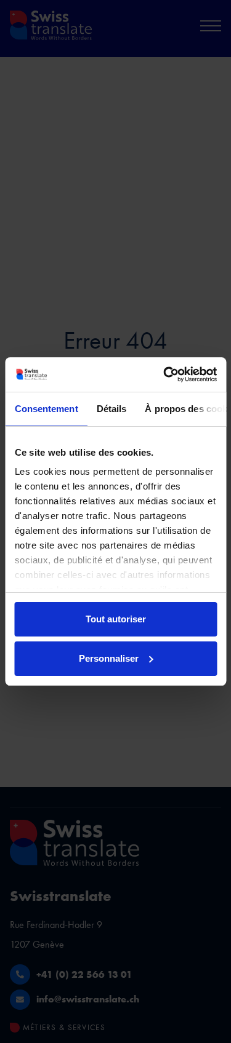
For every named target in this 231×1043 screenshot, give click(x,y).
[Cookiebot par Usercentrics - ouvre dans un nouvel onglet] (164, 375)
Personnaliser (109, 658)
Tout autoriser (116, 619)
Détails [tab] (111, 408)
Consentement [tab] (46, 408)
